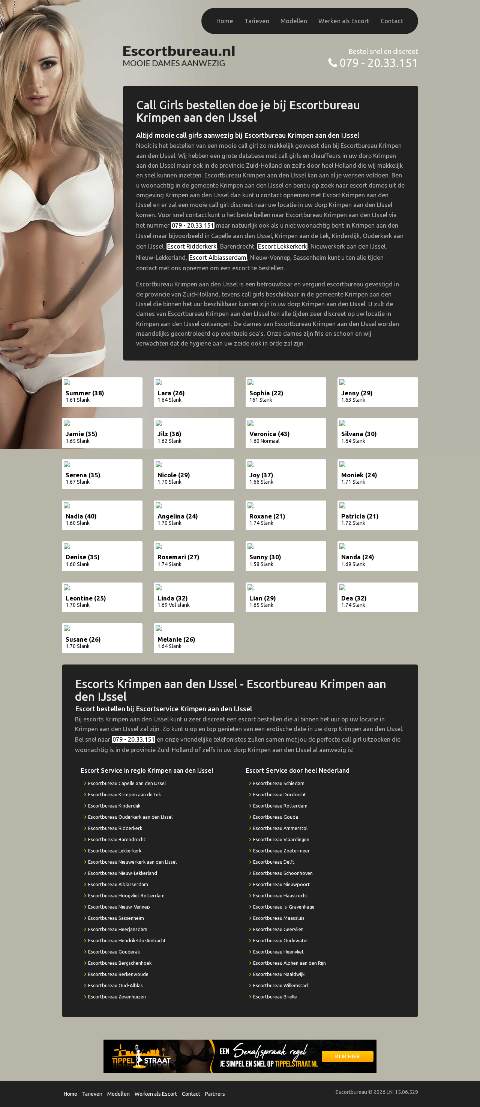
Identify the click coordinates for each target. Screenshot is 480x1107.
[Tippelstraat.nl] (240, 1056)
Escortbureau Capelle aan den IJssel (127, 783)
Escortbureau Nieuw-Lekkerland (122, 873)
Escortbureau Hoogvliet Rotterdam (126, 895)
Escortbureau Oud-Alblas (115, 985)
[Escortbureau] (179, 55)
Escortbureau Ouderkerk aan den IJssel (130, 816)
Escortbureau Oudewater (280, 940)
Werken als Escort (343, 20)
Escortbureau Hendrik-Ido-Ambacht (127, 940)
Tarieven (256, 20)
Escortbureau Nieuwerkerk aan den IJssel (132, 861)
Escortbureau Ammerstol (280, 828)
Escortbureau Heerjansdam (117, 929)
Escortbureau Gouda (275, 816)
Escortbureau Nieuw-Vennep (119, 906)
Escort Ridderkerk (191, 246)
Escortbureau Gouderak (114, 951)
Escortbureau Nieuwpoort (281, 884)
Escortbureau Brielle (275, 996)
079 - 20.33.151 (378, 62)
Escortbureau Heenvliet (278, 951)
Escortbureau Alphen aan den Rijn (289, 962)
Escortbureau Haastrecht (280, 895)
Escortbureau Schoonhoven (283, 873)
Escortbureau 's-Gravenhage (284, 906)
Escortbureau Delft (273, 861)
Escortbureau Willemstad (280, 985)
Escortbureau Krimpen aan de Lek (124, 794)
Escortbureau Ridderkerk (115, 828)
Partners (215, 1094)
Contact (392, 20)
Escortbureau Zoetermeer (281, 850)
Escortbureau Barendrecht (117, 839)
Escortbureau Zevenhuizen (117, 996)
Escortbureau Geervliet (278, 929)
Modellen (293, 20)
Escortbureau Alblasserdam (118, 884)
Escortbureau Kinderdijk (114, 805)
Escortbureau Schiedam (278, 783)
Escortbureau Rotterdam (280, 805)
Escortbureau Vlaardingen (281, 839)
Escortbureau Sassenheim (116, 918)
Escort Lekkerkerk (282, 246)
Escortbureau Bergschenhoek (120, 962)
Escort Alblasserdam (217, 257)
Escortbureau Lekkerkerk (114, 850)
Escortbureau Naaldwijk (278, 974)
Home (224, 20)
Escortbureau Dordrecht (279, 794)
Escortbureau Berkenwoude (118, 974)
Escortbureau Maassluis (278, 918)
